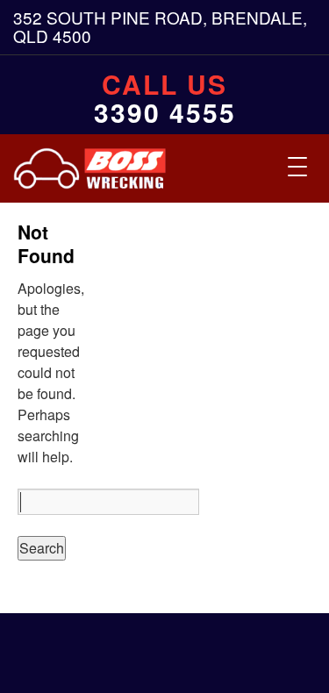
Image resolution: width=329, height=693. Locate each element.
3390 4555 (165, 112)
